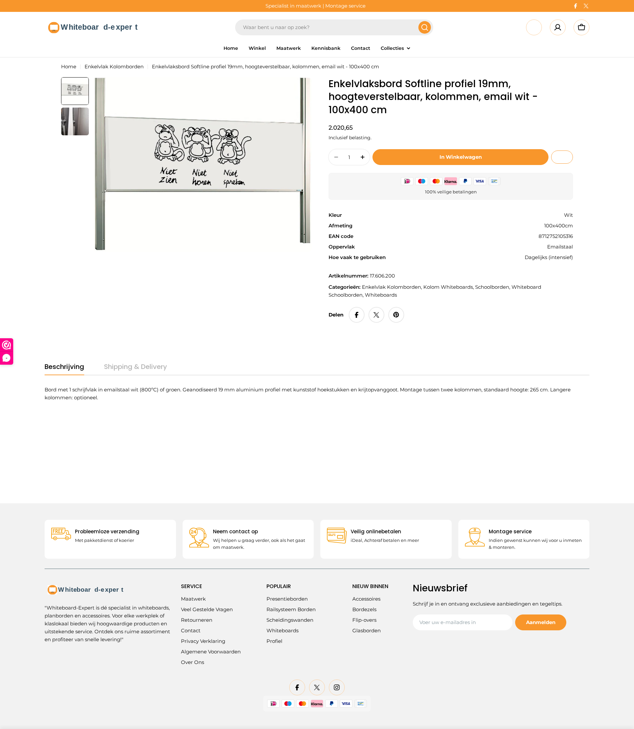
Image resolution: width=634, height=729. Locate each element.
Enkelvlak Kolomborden (114, 66)
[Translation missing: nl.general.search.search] (424, 27)
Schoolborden (492, 287)
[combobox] (334, 27)
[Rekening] (558, 27)
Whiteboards (381, 295)
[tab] (64, 368)
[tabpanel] (309, 394)
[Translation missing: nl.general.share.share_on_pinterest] (396, 315)
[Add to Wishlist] (562, 157)
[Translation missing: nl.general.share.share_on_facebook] (357, 315)
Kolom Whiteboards (448, 287)
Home (68, 66)
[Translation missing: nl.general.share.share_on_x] (376, 315)
